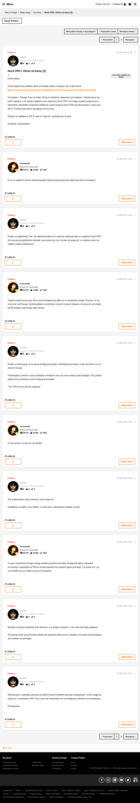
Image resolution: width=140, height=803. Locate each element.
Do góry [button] (8, 748)
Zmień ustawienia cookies (70, 790)
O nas (73, 762)
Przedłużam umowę (10, 765)
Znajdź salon (37, 762)
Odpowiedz (127, 142)
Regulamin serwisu (71, 794)
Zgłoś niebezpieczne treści (94, 790)
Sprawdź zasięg (38, 765)
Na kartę (37, 12)
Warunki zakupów (88, 794)
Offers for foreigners (56, 797)
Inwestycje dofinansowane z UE (79, 797)
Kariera (74, 769)
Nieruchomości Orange (36, 797)
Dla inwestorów (58, 765)
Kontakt (74, 765)
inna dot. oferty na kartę (121, 76)
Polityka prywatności (106, 794)
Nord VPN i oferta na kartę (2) (27, 70)
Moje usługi (25, 12)
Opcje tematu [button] (11, 21)
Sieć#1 (18, 790)
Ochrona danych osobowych (13, 797)
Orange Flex (7, 790)
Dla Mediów (56, 769)
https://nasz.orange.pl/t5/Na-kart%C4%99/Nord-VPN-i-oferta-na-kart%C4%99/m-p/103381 (51, 90)
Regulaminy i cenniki (10, 769)
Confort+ (6, 794)
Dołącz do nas (103, 4)
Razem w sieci (51, 790)
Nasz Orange (11, 12)
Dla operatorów (58, 762)
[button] (135, 52)
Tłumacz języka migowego (118, 790)
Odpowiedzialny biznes (33, 790)
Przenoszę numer (9, 762)
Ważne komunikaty (53, 794)
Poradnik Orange (19, 794)
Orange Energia (36, 794)
